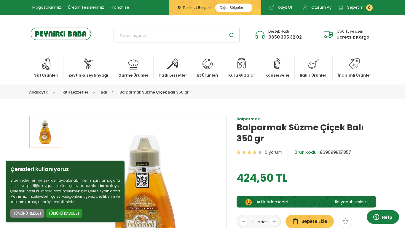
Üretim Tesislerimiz (86, 7)
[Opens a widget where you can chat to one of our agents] (382, 217)
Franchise (120, 7)
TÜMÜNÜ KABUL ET (64, 213)
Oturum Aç (321, 7)
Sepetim (358, 7)
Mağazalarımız (46, 7)
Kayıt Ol (284, 7)
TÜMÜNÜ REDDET (27, 213)
